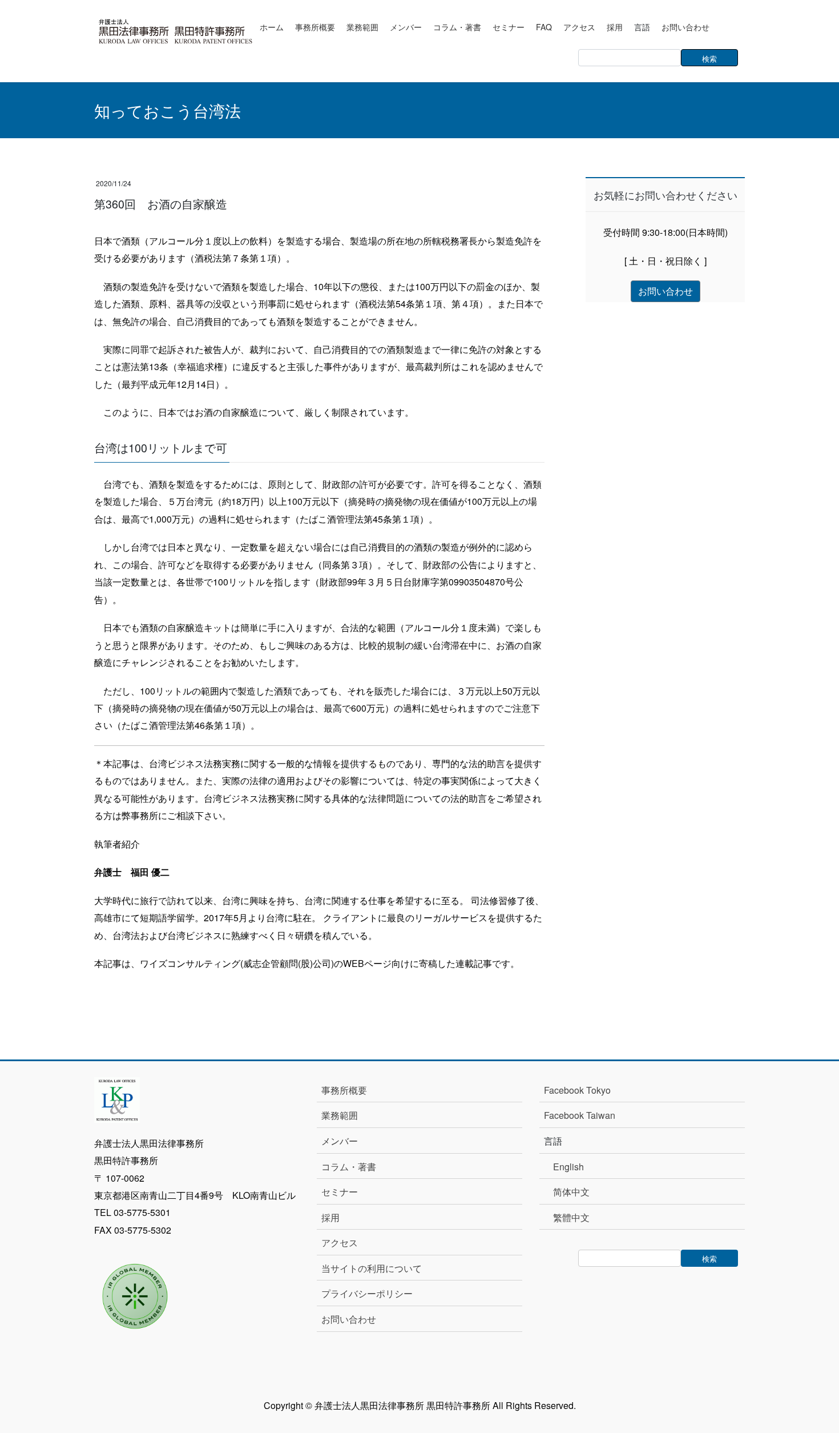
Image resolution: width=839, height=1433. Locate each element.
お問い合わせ (348, 1319)
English (568, 1166)
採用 (330, 1217)
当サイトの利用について (371, 1268)
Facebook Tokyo (582, 1090)
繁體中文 (571, 1217)
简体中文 (571, 1191)
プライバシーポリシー (367, 1293)
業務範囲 (339, 1115)
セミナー (339, 1191)
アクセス (339, 1242)
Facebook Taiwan (579, 1115)
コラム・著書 (348, 1166)
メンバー (339, 1140)
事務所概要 (344, 1090)
